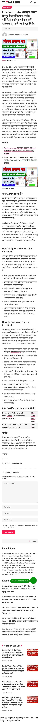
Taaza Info (13, 2)
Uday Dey (5, 629)
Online (9, 416)
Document (7, 7)
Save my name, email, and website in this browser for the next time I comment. (21, 526)
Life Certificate (16, 464)
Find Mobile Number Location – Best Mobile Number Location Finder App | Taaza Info (19, 589)
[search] (31, 2)
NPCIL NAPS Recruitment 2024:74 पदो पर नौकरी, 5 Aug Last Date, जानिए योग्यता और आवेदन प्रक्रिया (20, 160)
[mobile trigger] (4, 2)
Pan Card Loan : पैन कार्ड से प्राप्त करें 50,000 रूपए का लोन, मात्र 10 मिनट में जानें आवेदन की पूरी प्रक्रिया (20, 151)
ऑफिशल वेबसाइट (16, 352)
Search (34, 541)
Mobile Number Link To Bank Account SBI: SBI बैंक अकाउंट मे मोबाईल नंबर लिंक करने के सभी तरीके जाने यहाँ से (20, 621)
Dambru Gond (6, 618)
